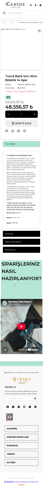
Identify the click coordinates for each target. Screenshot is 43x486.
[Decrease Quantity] (8, 114)
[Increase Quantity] (34, 114)
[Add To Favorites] (39, 31)
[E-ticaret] (21, 482)
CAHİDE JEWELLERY (26, 84)
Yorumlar (9, 234)
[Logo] (15, 5)
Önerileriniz (10, 250)
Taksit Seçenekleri (13, 242)
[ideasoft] (9, 482)
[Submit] (35, 398)
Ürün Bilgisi (10, 144)
